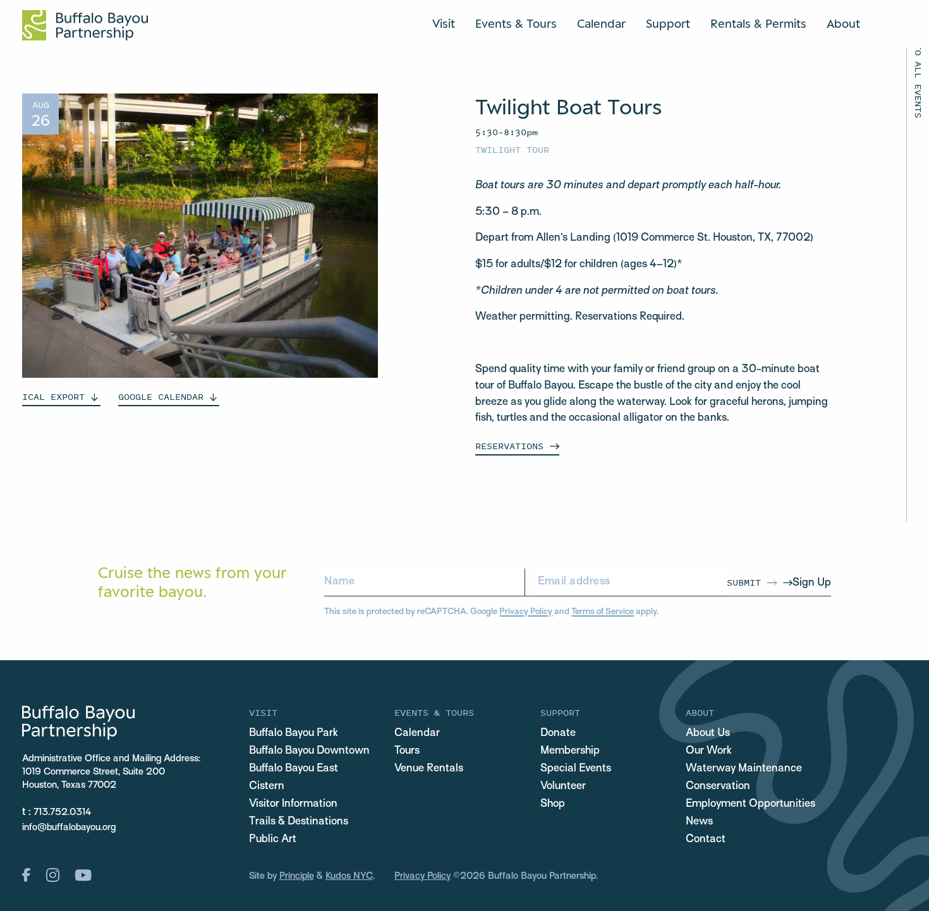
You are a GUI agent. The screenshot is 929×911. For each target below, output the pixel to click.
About (843, 23)
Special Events (575, 769)
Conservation (718, 786)
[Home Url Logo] (85, 25)
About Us (708, 733)
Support (668, 23)
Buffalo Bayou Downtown (309, 751)
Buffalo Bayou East (293, 769)
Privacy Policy (525, 612)
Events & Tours (516, 23)
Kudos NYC (349, 876)
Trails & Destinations (298, 822)
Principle (296, 876)
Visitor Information (293, 804)
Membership (570, 751)
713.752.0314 (62, 812)
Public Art (272, 840)
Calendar (601, 23)
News (699, 822)
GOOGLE (160, 396)
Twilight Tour (512, 149)
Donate (558, 733)
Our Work (709, 751)
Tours (407, 751)
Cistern (266, 786)
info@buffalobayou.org (69, 827)
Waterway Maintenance (744, 769)
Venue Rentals (428, 769)
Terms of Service (602, 612)
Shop (552, 804)
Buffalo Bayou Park (293, 733)
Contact (706, 840)
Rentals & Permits (758, 23)
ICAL (53, 396)
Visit (443, 23)
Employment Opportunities (750, 804)
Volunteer (563, 786)
